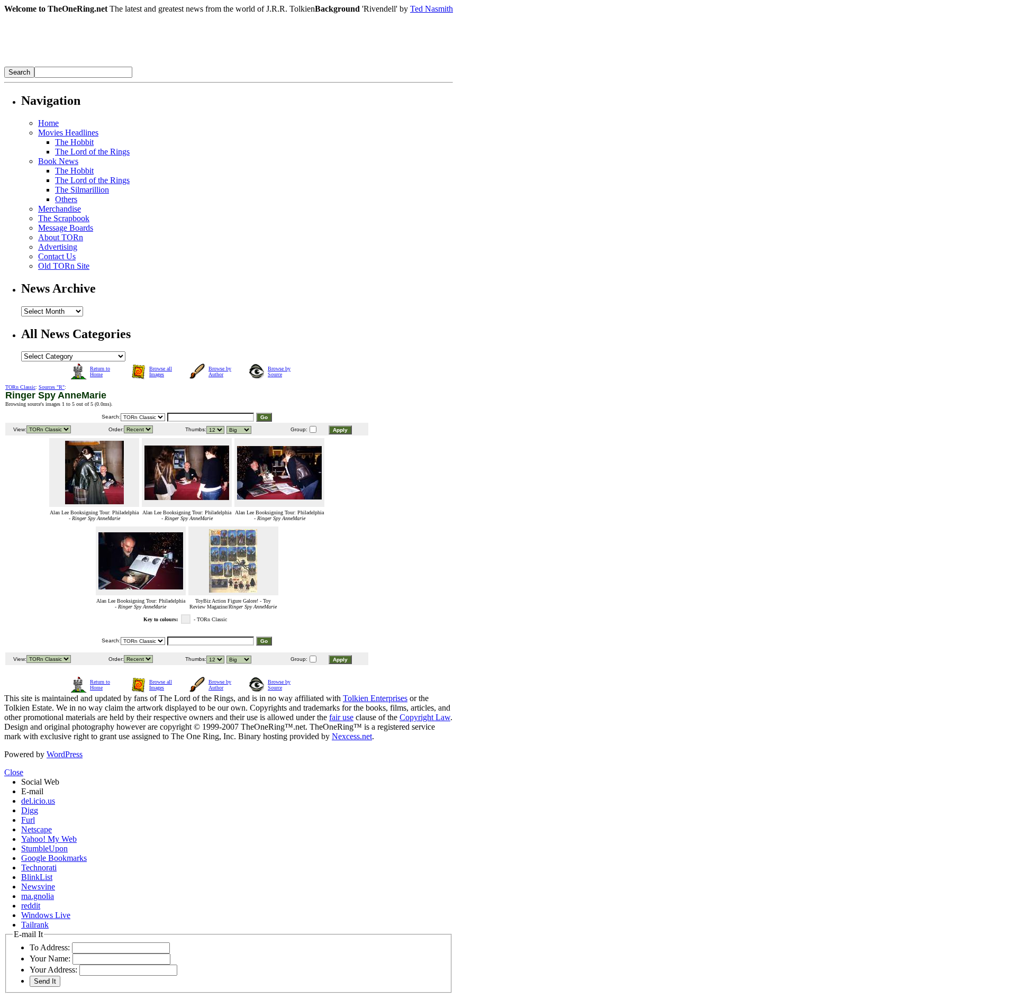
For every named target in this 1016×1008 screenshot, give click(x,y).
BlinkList (36, 877)
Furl (28, 819)
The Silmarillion (82, 189)
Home (48, 123)
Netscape (36, 829)
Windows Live (45, 915)
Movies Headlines (68, 132)
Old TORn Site (63, 265)
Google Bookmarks (54, 857)
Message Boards (65, 227)
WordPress (65, 754)
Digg (29, 810)
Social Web (40, 781)
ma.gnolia (37, 896)
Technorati (39, 867)
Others (66, 199)
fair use (341, 717)
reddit (30, 905)
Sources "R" (52, 387)
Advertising (57, 246)
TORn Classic (20, 387)
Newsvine (38, 886)
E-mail (32, 791)
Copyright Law (425, 717)
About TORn (60, 237)
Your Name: (50, 958)
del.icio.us (38, 800)
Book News (58, 161)
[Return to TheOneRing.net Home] (163, 63)
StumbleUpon (44, 848)
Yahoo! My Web (49, 838)
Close (13, 772)
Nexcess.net (352, 736)
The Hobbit (74, 142)
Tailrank (35, 924)
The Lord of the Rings (92, 151)
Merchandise (59, 208)
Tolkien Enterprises (375, 698)
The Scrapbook (63, 218)
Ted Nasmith (431, 8)
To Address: (50, 947)
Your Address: (53, 969)
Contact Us (57, 256)
